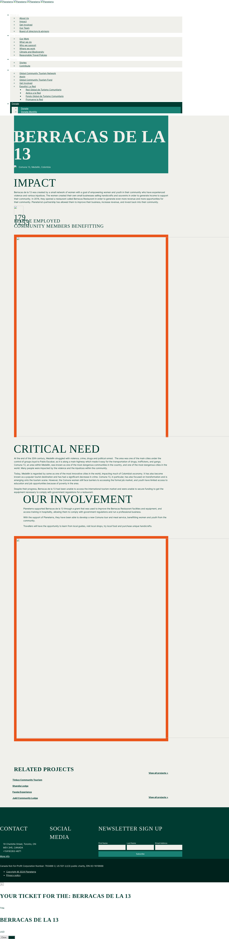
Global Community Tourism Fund (35, 79)
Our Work (15, 35)
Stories (13, 59)
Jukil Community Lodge (25, 798)
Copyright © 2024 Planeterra (21, 871)
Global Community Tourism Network (37, 73)
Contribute (24, 65)
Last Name (131, 843)
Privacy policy (13, 875)
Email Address (161, 843)
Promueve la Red (34, 99)
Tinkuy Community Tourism (27, 779)
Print (12, 937)
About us (14, 15)
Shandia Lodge (20, 786)
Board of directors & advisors (34, 31)
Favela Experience (22, 792)
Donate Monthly (29, 111)
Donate (15, 103)
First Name (103, 843)
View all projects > (158, 773)
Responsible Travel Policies (33, 55)
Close (3, 937)
